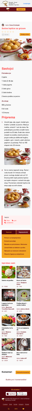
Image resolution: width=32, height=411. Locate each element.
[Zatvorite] (1, 3)
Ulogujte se (21, 9)
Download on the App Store (11, 394)
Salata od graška (8, 276)
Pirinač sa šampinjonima (12, 238)
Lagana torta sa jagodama (8, 300)
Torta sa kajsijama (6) (23, 325)
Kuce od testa (23, 276)
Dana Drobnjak (14, 25)
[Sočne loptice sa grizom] (17, 156)
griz (15, 220)
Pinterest (27, 404)
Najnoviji (9, 232)
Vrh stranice (15, 389)
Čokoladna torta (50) (8, 325)
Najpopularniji (23, 232)
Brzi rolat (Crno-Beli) (23, 349)
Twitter (10, 404)
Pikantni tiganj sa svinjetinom (14, 254)
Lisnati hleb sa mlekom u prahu (14, 247)
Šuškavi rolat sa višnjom (8, 349)
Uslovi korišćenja (24, 398)
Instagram (21, 404)
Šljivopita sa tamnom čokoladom (15, 251)
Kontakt (13, 400)
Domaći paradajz (10, 241)
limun (8, 220)
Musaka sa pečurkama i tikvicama (15, 244)
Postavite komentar (22, 372)
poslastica (10, 222)
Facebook (5, 404)
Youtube (15, 404)
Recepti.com (3, 399)
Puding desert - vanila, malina (23, 300)
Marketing (8, 400)
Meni (16, 409)
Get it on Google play (22, 394)
